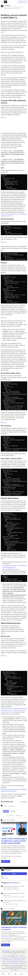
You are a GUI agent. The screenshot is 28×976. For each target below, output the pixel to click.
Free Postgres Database (12, 961)
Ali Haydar (7, 5)
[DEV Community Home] (5, 2)
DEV (7, 967)
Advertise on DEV (22, 957)
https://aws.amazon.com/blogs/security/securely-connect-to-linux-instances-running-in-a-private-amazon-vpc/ (14, 710)
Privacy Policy (15, 963)
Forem (6, 965)
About (23, 959)
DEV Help (15, 957)
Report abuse (19, 815)
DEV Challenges (11, 955)
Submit (6, 811)
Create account (22, 2)
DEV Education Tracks (6, 957)
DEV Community (13, 882)
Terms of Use (22, 963)
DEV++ (17, 955)
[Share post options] (25, 974)
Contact (3, 961)
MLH (25, 961)
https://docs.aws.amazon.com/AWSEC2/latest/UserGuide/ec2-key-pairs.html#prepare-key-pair (14, 567)
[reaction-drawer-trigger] (3, 974)
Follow (14, 873)
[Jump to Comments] (9, 974)
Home (5, 955)
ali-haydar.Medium (16, 8)
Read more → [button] (5, 861)
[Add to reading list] (16, 974)
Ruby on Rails (14, 968)
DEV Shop (21, 961)
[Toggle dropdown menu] (26, 820)
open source (14, 965)
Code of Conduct (10, 815)
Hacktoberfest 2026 (6, 936)
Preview (13, 811)
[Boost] (21, 974)
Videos (21, 955)
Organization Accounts (8, 959)
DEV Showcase (17, 959)
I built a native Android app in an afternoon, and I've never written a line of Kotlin (14, 840)
